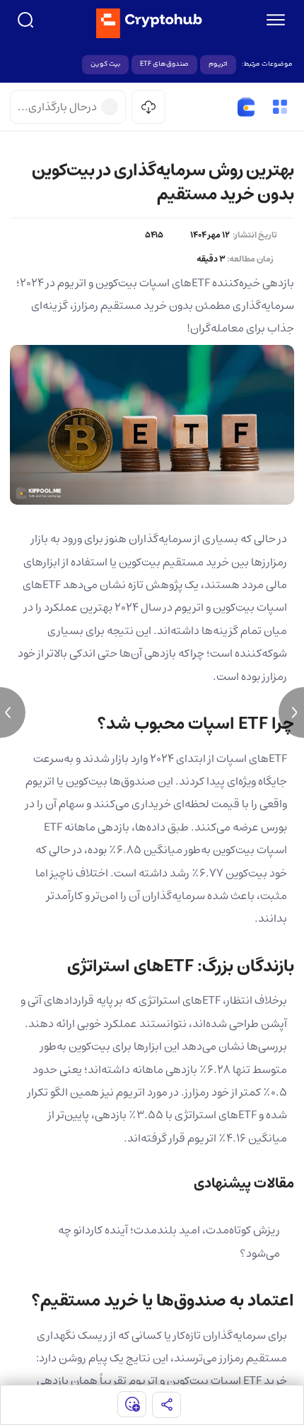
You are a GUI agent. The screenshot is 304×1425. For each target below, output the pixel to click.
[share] (166, 1405)
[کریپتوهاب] (149, 23)
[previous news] (12, 712)
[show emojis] (131, 1404)
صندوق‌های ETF (164, 64)
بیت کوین (105, 64)
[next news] (291, 712)
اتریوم (218, 64)
